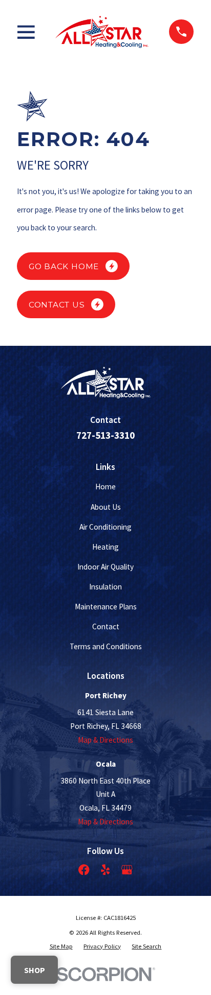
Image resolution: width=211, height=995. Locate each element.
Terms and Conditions (106, 646)
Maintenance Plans (106, 606)
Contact (105, 626)
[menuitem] (61, 946)
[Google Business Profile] (126, 869)
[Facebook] (83, 869)
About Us (106, 507)
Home (105, 486)
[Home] (102, 32)
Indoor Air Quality (105, 567)
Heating (105, 547)
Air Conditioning (105, 527)
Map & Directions (105, 740)
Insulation (105, 586)
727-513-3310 (105, 435)
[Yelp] (105, 869)
